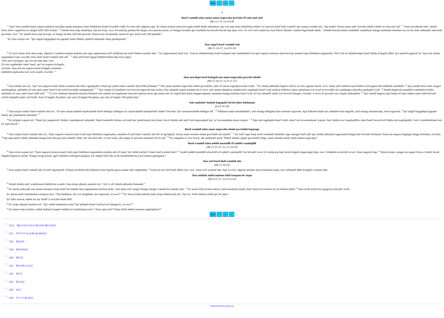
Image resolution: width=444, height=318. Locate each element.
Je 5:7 (18, 289)
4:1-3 (11, 225)
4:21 (11, 265)
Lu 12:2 (29, 265)
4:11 (11, 233)
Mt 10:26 (20, 265)
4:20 (11, 257)
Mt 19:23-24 (21, 249)
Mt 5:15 (19, 257)
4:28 (11, 297)
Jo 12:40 (30, 233)
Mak (212, 3)
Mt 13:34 (39, 225)
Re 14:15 (29, 297)
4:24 (11, 281)
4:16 (11, 241)
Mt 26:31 (20, 241)
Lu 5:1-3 (30, 225)
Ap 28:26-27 (41, 233)
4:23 (11, 273)
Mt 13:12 (20, 281)
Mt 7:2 (19, 273)
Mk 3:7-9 (21, 225)
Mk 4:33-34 (50, 225)
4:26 (11, 289)
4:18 (11, 249)
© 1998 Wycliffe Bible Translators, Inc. (222, 306)
